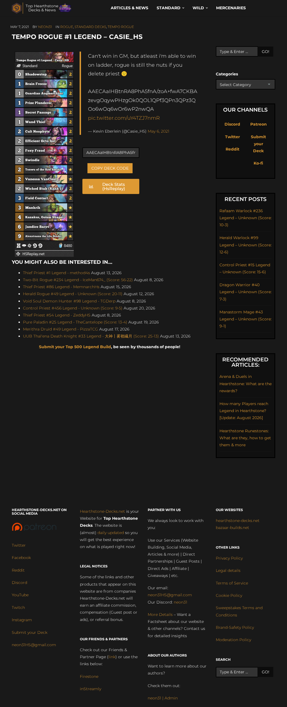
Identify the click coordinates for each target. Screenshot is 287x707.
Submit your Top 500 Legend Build (75, 346)
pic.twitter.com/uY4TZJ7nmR (124, 118)
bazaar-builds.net (232, 527)
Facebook (21, 557)
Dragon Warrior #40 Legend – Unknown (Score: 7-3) (245, 291)
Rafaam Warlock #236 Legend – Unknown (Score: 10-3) (245, 217)
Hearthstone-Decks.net (102, 511)
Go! (265, 51)
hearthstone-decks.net (238, 520)
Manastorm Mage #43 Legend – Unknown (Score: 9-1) (245, 319)
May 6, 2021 (158, 131)
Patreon (258, 124)
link (111, 656)
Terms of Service (232, 583)
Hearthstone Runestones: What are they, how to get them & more (245, 437)
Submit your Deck (258, 143)
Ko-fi (258, 163)
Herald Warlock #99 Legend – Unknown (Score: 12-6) (245, 244)
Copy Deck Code (110, 168)
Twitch (18, 607)
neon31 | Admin (163, 698)
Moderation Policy (233, 639)
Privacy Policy (229, 558)
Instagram (22, 619)
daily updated (111, 532)
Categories (227, 74)
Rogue (66, 27)
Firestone (89, 676)
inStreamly (90, 688)
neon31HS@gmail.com (34, 644)
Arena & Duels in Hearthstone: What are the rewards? (245, 383)
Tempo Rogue (121, 27)
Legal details (228, 570)
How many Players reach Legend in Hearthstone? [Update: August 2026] (243, 410)
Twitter (232, 136)
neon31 (45, 27)
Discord (232, 124)
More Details (160, 614)
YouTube (20, 594)
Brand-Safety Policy (235, 627)
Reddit (232, 149)
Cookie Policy (229, 595)
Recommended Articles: (245, 362)
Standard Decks (90, 27)
